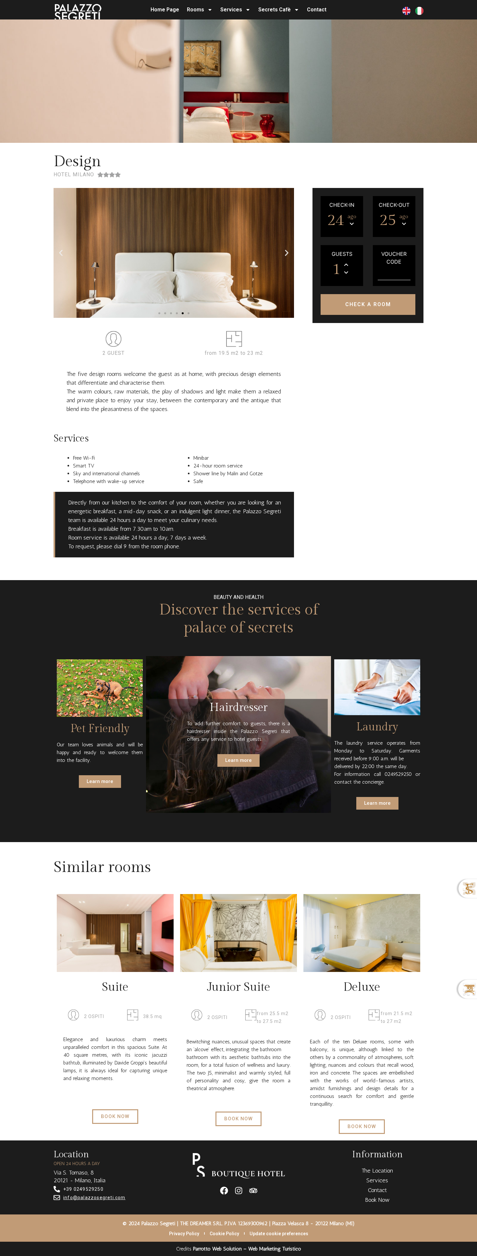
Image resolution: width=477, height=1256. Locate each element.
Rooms (195, 9)
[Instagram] (239, 1191)
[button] (159, 313)
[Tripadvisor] (253, 1191)
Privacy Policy (184, 1233)
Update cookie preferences (279, 1233)
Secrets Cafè (274, 9)
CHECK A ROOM (368, 304)
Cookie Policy (224, 1233)
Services (231, 9)
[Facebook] (224, 1191)
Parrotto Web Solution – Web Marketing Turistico (247, 1249)
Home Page (165, 9)
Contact (316, 9)
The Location (377, 1170)
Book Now (377, 1199)
